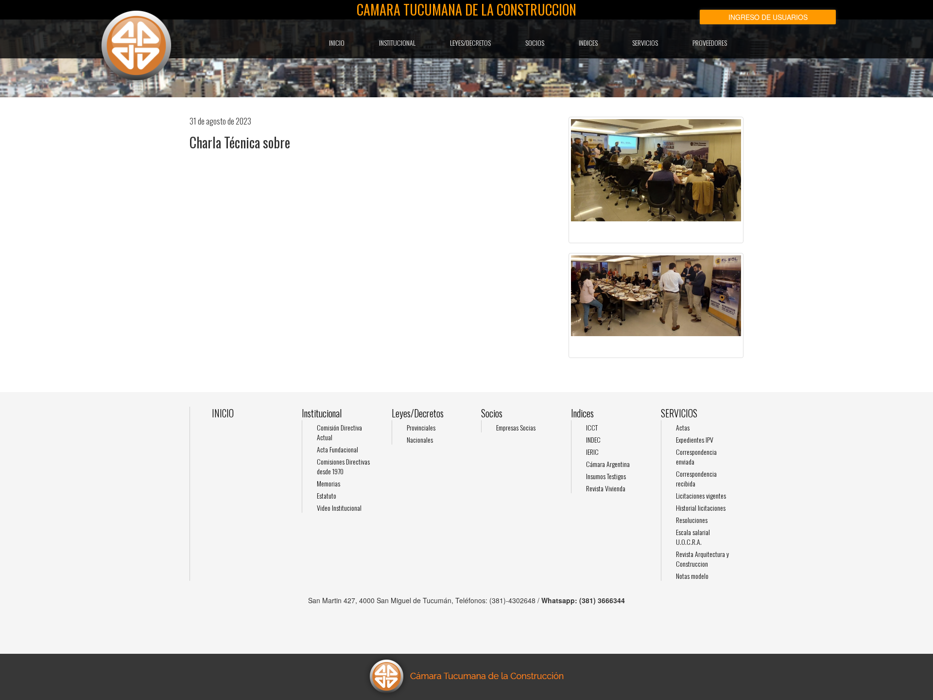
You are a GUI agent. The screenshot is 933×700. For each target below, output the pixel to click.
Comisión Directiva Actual (339, 432)
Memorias (328, 483)
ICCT (592, 427)
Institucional (397, 42)
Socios (534, 42)
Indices (588, 42)
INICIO (337, 42)
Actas (683, 427)
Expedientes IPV (694, 439)
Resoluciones (692, 520)
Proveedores (709, 42)
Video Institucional (339, 508)
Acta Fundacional (337, 449)
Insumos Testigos (606, 476)
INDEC (593, 439)
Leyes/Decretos (470, 42)
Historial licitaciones (701, 508)
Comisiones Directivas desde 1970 (343, 466)
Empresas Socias (516, 427)
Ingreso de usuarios (768, 17)
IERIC (592, 452)
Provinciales (421, 427)
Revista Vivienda (605, 488)
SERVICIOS (645, 42)
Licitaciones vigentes (701, 495)
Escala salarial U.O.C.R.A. (693, 537)
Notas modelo (692, 576)
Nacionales (420, 439)
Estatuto (326, 495)
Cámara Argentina (608, 464)
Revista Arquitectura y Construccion (702, 559)
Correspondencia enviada (696, 457)
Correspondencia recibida (696, 478)
